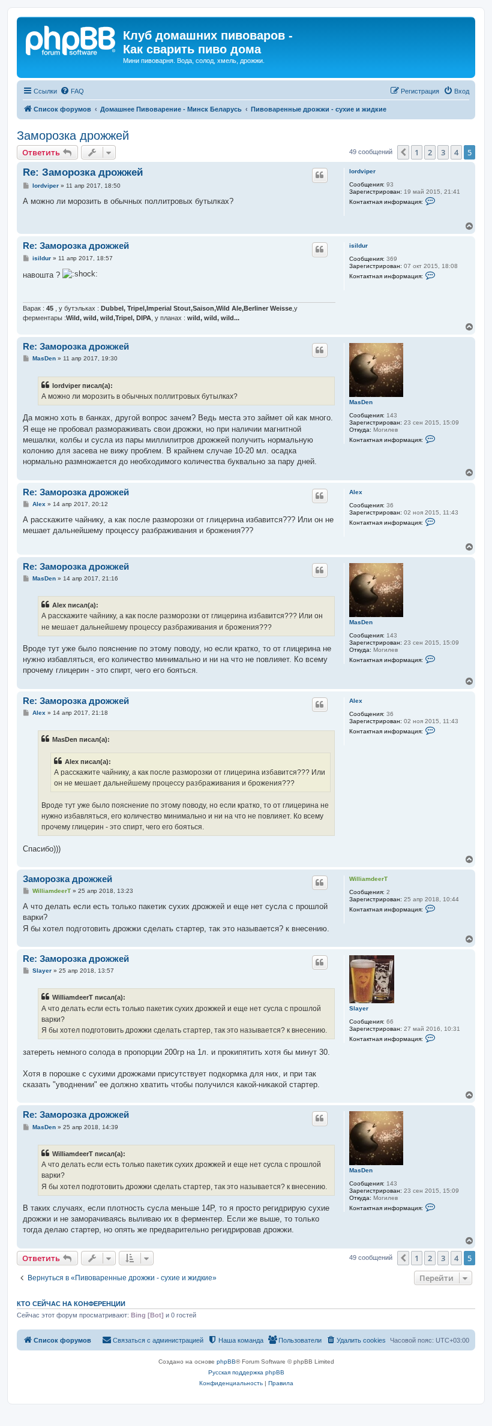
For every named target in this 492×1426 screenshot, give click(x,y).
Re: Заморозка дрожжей (83, 172)
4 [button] (456, 152)
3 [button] (443, 152)
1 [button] (417, 152)
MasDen (361, 402)
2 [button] (430, 152)
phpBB (226, 1361)
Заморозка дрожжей (73, 135)
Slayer (358, 1008)
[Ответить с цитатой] (320, 175)
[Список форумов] (71, 39)
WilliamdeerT (368, 879)
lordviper (362, 171)
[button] (403, 152)
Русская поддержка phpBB (246, 1372)
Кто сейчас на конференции (71, 1303)
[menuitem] (72, 91)
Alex (355, 492)
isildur (358, 245)
